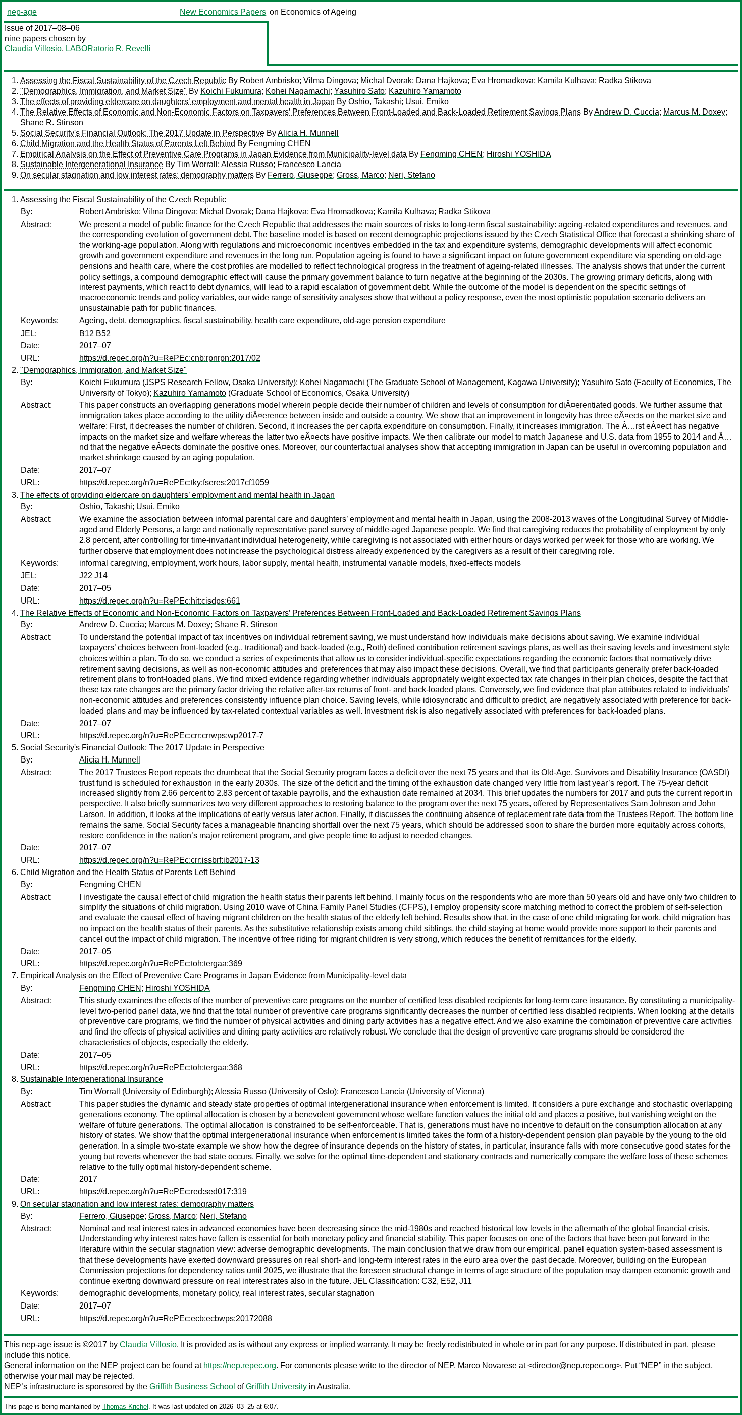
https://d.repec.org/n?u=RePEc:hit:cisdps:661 (159, 600)
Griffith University (276, 1386)
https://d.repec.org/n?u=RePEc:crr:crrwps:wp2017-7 (171, 735)
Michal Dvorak (386, 80)
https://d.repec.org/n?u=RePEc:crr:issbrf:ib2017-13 (169, 860)
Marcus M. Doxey (694, 111)
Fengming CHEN (280, 143)
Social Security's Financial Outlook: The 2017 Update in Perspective (142, 133)
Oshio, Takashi (374, 101)
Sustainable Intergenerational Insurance (91, 164)
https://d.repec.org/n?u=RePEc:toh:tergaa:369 (160, 963)
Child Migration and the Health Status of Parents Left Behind (127, 143)
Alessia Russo (247, 164)
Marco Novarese (487, 1365)
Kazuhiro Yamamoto (425, 91)
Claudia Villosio (33, 48)
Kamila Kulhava (566, 80)
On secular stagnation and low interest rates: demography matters (137, 175)
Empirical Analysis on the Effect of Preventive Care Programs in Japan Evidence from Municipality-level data (213, 154)
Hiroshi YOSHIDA (519, 154)
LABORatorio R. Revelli (108, 48)
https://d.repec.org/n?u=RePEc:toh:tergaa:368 (160, 1067)
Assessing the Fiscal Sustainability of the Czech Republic (123, 80)
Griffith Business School (192, 1386)
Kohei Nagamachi (298, 91)
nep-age (22, 12)
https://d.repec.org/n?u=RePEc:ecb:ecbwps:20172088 (175, 1318)
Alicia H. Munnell (308, 133)
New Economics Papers (223, 12)
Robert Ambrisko (269, 80)
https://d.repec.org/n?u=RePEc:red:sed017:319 (163, 1191)
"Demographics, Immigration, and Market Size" (103, 91)
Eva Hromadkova (502, 80)
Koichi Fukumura (230, 91)
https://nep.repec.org (239, 1365)
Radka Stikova (625, 80)
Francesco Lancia (309, 164)
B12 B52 (95, 333)
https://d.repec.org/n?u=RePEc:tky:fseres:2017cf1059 (174, 482)
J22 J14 (93, 575)
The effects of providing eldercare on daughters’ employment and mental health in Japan (177, 101)
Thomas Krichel (125, 1406)
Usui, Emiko (427, 101)
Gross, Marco (360, 175)
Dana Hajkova (441, 80)
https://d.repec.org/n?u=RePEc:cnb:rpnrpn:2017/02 (169, 358)
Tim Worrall (197, 164)
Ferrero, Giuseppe (300, 175)
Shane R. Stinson (51, 122)
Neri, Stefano (411, 175)
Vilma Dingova (329, 80)
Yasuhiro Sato (359, 91)
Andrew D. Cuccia (626, 111)
